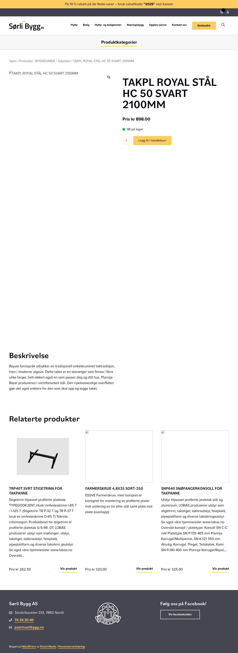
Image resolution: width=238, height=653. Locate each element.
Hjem (12, 61)
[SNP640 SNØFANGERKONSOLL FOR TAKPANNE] (195, 456)
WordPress (29, 646)
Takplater (64, 61)
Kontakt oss (179, 25)
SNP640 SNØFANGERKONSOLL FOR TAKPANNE (191, 490)
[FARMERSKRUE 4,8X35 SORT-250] (119, 456)
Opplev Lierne (158, 25)
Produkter (26, 61)
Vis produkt (68, 569)
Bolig (86, 25)
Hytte (74, 25)
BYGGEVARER (45, 61)
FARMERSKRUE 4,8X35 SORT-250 (114, 488)
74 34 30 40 (24, 620)
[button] (223, 25)
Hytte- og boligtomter (108, 25)
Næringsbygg (135, 25)
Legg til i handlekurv (152, 140)
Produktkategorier (119, 42)
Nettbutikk (204, 25)
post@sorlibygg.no (29, 627)
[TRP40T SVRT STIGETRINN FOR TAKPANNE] (43, 456)
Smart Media (48, 646)
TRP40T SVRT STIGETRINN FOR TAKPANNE (35, 490)
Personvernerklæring (71, 646)
